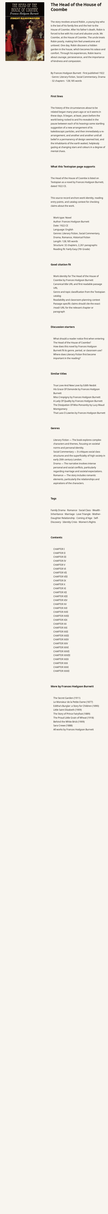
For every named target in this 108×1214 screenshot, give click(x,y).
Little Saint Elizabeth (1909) (67, 709)
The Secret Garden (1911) (66, 697)
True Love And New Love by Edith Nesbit (74, 385)
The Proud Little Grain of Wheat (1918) (73, 717)
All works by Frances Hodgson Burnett (73, 729)
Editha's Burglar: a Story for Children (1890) (76, 705)
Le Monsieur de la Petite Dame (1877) (73, 701)
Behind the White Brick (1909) (69, 721)
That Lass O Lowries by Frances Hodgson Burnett (79, 412)
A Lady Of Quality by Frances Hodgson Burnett (77, 401)
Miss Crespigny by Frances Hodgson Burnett (76, 397)
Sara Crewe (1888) (63, 725)
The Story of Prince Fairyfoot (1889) (71, 713)
